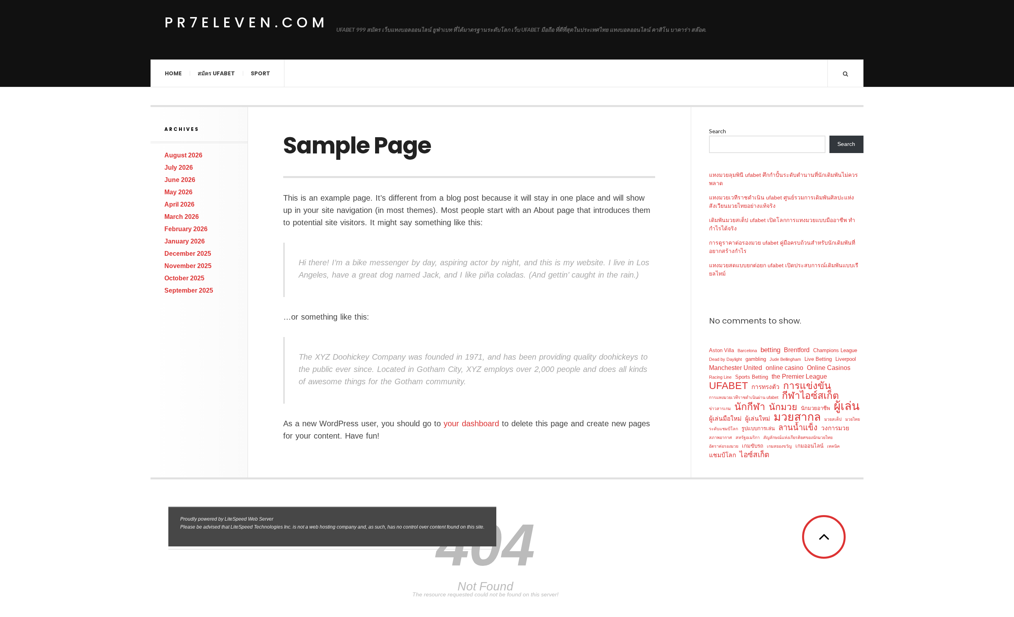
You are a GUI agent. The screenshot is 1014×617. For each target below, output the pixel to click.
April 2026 (179, 204)
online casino (784, 367)
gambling (755, 359)
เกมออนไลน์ (809, 446)
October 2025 (184, 278)
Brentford (797, 350)
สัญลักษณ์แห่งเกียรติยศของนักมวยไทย (798, 437)
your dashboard (471, 423)
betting (770, 350)
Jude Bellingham (785, 359)
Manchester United (735, 367)
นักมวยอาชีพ (815, 408)
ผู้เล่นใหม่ (757, 418)
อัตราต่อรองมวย (723, 446)
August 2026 (183, 155)
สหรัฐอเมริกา (748, 437)
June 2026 (179, 179)
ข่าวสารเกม (720, 408)
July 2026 (178, 167)
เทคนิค (833, 446)
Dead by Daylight (725, 359)
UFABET (728, 385)
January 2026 (184, 241)
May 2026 (178, 192)
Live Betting (818, 359)
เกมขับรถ (752, 446)
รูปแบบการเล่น (758, 428)
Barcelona (747, 350)
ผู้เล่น (847, 406)
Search (717, 131)
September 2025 (188, 290)
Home (173, 73)
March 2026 (181, 216)
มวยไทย (852, 419)
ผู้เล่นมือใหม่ (725, 418)
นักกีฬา (749, 406)
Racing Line (720, 377)
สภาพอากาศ (720, 437)
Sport (260, 73)
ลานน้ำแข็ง (798, 427)
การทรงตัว (765, 386)
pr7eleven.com (246, 23)
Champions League (835, 350)
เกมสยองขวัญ (779, 446)
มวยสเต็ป (833, 419)
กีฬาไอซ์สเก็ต (810, 395)
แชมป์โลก (722, 455)
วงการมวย (835, 428)
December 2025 (187, 253)
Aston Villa (721, 350)
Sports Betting (751, 377)
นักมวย (783, 407)
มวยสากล (797, 417)
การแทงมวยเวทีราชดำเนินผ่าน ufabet (743, 397)
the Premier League (799, 376)
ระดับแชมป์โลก (723, 428)
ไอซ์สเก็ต (754, 454)
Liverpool (845, 359)
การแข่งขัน (807, 385)
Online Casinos (828, 367)
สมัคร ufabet (216, 73)
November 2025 (188, 266)
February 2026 (186, 229)
